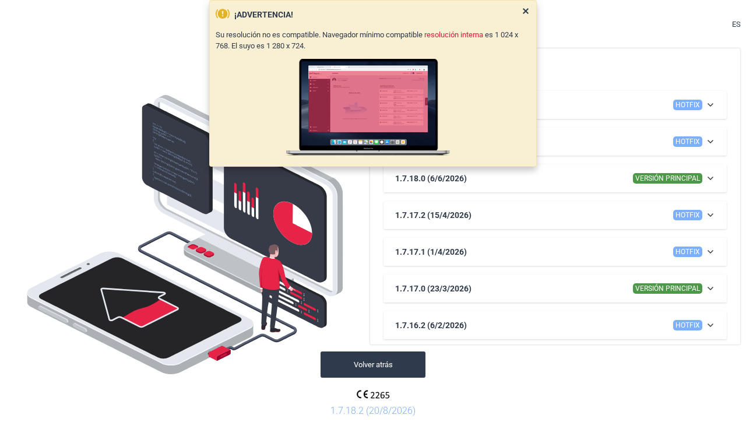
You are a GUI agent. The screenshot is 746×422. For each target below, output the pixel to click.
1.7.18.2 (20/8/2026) (373, 410)
